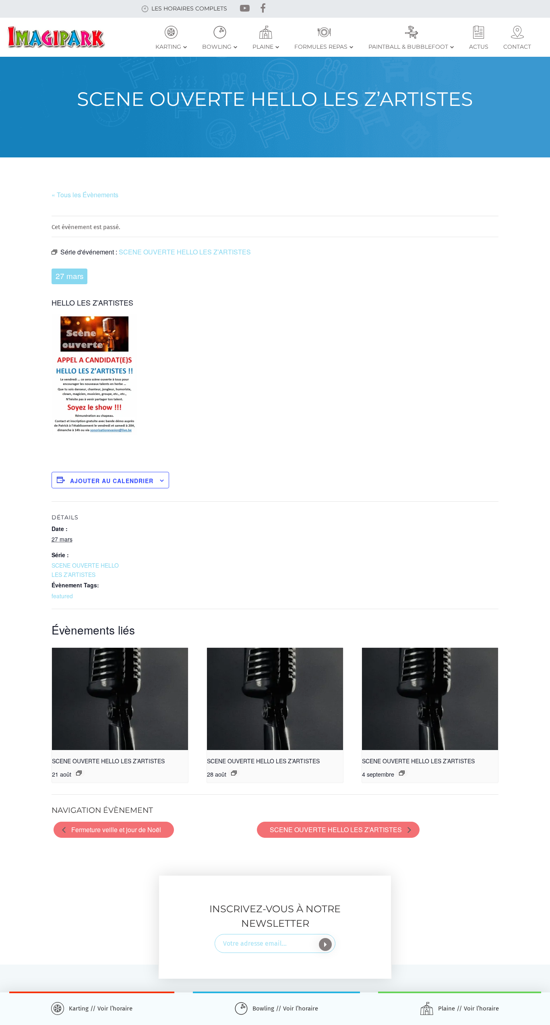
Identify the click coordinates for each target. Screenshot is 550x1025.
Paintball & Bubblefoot (408, 46)
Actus (478, 46)
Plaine (262, 46)
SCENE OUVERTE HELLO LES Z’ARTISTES (108, 761)
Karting (168, 46)
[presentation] (120, 699)
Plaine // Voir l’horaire (468, 1008)
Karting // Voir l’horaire (100, 1008)
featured (62, 596)
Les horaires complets (189, 8)
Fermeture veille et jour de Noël (115, 829)
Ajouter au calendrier (111, 481)
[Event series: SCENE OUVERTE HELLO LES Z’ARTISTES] (79, 773)
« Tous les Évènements (85, 194)
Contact (517, 46)
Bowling (217, 46)
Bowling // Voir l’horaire (285, 1008)
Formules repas (320, 46)
